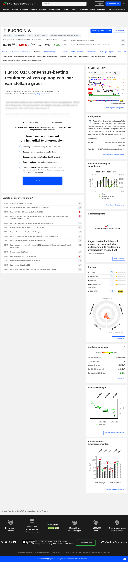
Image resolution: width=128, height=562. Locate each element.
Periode (108, 73)
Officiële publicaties (99, 56)
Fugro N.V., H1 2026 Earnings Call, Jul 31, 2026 (26, 212)
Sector (121, 52)
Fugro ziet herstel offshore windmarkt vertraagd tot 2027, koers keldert (34, 236)
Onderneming (50, 52)
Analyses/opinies (96, 214)
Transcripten (72, 56)
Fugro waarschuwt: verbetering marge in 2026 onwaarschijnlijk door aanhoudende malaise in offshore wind (42, 246)
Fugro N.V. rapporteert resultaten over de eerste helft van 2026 (31, 223)
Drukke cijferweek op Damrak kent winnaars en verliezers (90, 45)
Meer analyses (119, 258)
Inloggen (99, 3)
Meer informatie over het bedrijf (113, 155)
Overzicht (6, 52)
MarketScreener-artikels (11, 60)
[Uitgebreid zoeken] (83, 4)
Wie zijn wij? (57, 552)
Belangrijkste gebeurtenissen (47, 56)
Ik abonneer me (113, 3)
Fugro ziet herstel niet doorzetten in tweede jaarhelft (28, 241)
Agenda (112, 52)
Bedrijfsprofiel (95, 117)
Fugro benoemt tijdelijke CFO (20, 265)
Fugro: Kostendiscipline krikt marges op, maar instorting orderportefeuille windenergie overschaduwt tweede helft (39, 217)
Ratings (103, 52)
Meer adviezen (119, 338)
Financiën (63, 52)
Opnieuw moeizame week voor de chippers (25, 261)
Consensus (92, 52)
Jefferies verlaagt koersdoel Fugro (82, 40)
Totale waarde (77, 52)
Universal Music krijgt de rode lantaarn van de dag (27, 227)
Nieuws (37, 52)
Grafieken (26, 52)
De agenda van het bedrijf (115, 489)
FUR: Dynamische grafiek (115, 108)
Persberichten (84, 56)
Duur (90, 73)
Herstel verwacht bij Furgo (19, 252)
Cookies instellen (43, 552)
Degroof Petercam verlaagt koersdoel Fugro (25, 232)
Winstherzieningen (97, 388)
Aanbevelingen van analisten (24, 56)
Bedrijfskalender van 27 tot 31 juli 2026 (23, 256)
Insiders (63, 56)
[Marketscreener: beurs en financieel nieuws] (19, 3)
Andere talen (112, 56)
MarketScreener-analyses (31, 60)
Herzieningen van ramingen (114, 433)
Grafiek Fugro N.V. (97, 68)
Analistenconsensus (98, 347)
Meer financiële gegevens (115, 205)
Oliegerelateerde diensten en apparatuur (115, 144)
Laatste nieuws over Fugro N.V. (18, 198)
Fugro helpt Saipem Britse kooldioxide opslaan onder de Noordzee (33, 269)
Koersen (16, 52)
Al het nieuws (7, 56)
